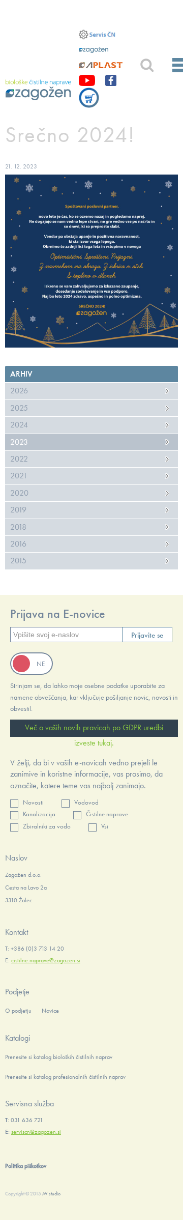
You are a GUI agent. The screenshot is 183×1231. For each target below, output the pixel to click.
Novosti (33, 802)
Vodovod (86, 802)
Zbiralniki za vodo (47, 826)
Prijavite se (147, 635)
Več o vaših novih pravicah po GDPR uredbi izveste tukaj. (94, 729)
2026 (19, 390)
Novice (50, 1011)
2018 (18, 527)
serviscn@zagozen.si (36, 1132)
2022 (19, 458)
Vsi (104, 826)
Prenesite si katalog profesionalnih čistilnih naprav (65, 1077)
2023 (19, 442)
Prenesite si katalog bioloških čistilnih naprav (58, 1057)
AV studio (51, 1193)
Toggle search (146, 65)
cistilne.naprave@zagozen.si (45, 960)
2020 (19, 493)
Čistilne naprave (107, 814)
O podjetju (18, 1011)
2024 (19, 424)
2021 (18, 475)
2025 (19, 408)
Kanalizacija (39, 814)
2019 (18, 509)
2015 (18, 560)
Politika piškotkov (25, 1166)
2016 (18, 543)
